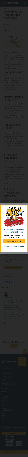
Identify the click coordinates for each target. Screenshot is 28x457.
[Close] (26, 204)
